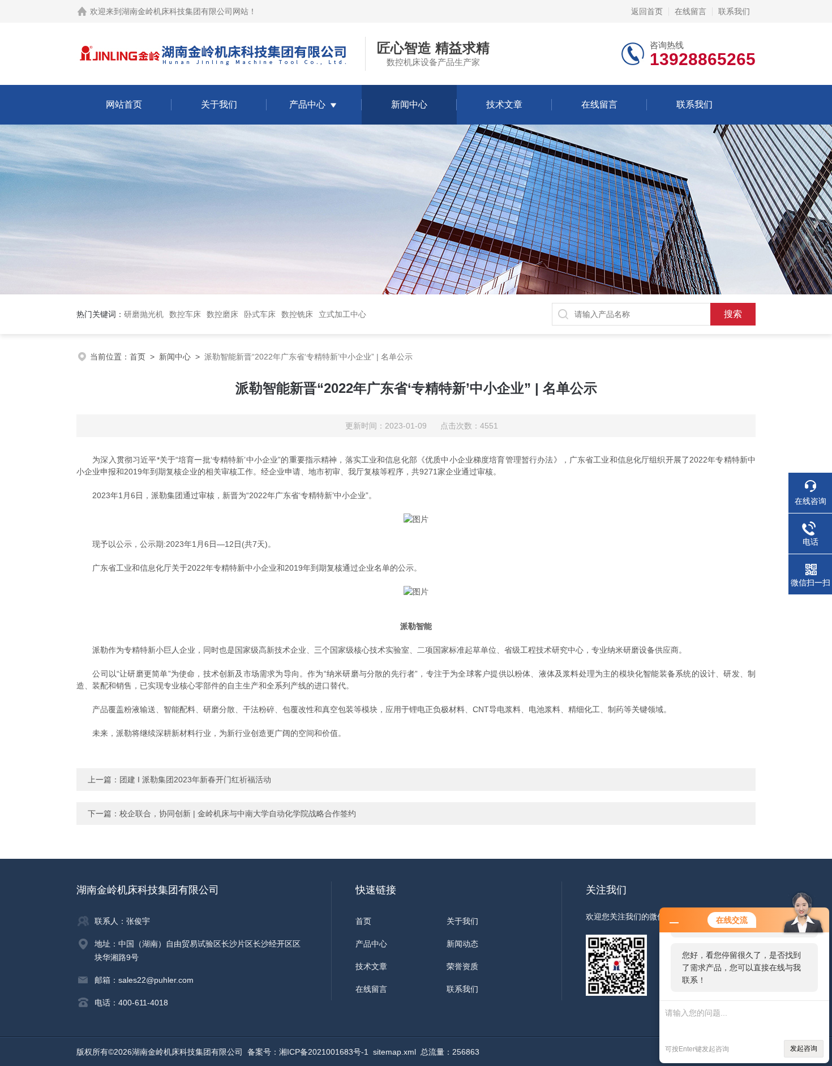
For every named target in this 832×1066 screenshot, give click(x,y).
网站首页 (124, 104)
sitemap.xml (394, 1051)
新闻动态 (462, 943)
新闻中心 (409, 104)
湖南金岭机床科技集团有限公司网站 (185, 11)
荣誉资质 (462, 966)
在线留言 (690, 11)
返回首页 (647, 11)
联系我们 (734, 11)
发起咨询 (803, 1048)
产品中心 (307, 104)
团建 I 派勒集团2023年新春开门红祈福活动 (195, 779)
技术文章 (504, 104)
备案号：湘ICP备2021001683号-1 (307, 1051)
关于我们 (219, 104)
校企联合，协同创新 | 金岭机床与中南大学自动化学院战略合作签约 (237, 813)
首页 (137, 356)
